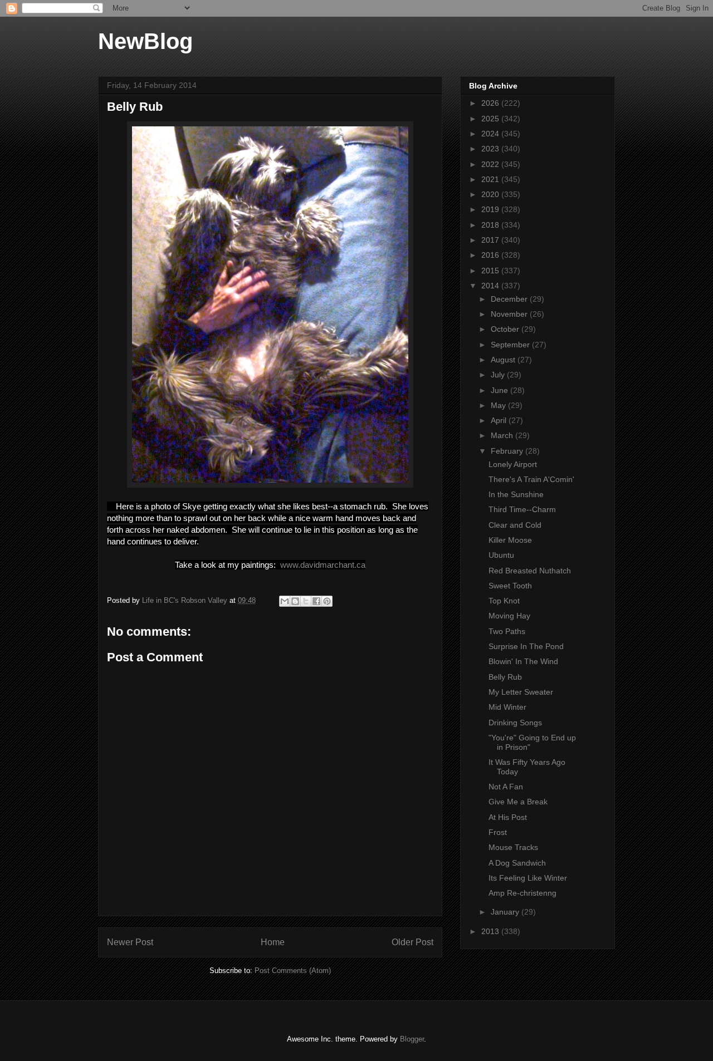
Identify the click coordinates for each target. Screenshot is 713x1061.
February (508, 450)
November (510, 314)
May (499, 405)
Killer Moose (510, 540)
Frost (498, 832)
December (510, 298)
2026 (491, 103)
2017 (491, 239)
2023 (491, 148)
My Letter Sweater (521, 691)
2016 (491, 254)
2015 (491, 270)
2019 (491, 209)
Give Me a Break (518, 801)
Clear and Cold (515, 524)
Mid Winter (507, 707)
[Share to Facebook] (316, 601)
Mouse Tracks (513, 847)
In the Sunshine (516, 494)
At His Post (508, 817)
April (500, 420)
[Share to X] (305, 601)
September (511, 344)
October (506, 329)
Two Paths (507, 631)
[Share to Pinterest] (327, 601)
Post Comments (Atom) (293, 970)
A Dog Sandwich (517, 862)
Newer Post (130, 942)
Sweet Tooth (510, 585)
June (500, 390)
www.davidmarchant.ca (322, 564)
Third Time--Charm (522, 509)
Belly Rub (505, 676)
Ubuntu (501, 555)
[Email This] (284, 601)
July (499, 374)
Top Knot (504, 600)
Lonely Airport (513, 464)
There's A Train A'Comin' (531, 479)
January (506, 911)
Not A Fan (506, 786)
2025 (491, 118)
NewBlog (145, 41)
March (503, 435)
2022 (491, 164)
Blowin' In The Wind (523, 661)
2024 (491, 133)
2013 (491, 931)
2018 (491, 224)
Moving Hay (509, 615)
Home (273, 942)
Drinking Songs (515, 722)
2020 (491, 194)
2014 (491, 285)
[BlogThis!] (295, 601)
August (504, 359)
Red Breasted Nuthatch (530, 570)
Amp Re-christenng (522, 892)
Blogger (412, 1039)
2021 (491, 179)
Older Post (412, 942)
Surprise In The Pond (526, 646)
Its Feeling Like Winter (528, 877)
